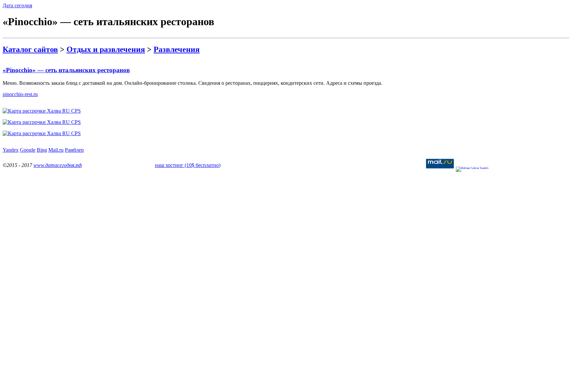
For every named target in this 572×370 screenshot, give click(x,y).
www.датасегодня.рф (57, 165)
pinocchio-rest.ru (20, 94)
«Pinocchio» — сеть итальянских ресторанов (66, 70)
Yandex (11, 150)
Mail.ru (56, 150)
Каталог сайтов (30, 49)
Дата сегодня (17, 5)
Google (27, 150)
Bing (42, 150)
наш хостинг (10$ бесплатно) (187, 165)
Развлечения (177, 49)
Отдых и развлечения (106, 49)
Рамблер (74, 150)
